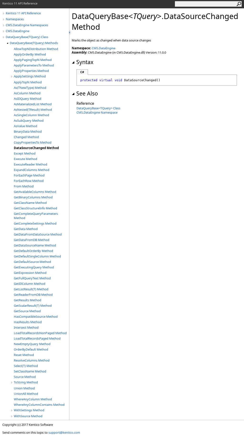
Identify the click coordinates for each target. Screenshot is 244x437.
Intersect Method (26, 327)
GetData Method (26, 229)
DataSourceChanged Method (36, 148)
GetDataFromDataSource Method (38, 234)
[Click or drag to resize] (70, 32)
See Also (87, 93)
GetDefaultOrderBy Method (33, 251)
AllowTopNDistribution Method (36, 49)
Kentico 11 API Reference (23, 13)
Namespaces (15, 19)
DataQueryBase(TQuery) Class (27, 37)
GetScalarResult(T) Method (33, 305)
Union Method (24, 388)
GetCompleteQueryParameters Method (36, 215)
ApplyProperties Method (31, 71)
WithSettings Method (29, 410)
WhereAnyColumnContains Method (39, 404)
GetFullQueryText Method (32, 278)
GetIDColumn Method (29, 283)
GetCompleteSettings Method (35, 223)
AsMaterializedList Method (33, 104)
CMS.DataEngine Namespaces (27, 25)
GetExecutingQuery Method (34, 267)
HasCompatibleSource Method (36, 316)
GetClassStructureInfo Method (35, 208)
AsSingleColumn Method (31, 115)
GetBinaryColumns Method (33, 197)
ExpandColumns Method (31, 170)
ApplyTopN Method (28, 82)
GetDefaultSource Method (32, 262)
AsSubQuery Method (29, 120)
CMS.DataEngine (17, 31)
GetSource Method (27, 311)
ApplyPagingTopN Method (33, 60)
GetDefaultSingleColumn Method (37, 256)
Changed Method (26, 137)
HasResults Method (28, 322)
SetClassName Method (30, 371)
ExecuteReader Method (30, 164)
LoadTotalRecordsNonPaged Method (40, 333)
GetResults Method (27, 300)
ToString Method (26, 382)
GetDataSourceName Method (35, 245)
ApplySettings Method (30, 76)
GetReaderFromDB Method (33, 294)
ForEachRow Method (29, 181)
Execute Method (25, 159)
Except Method (25, 153)
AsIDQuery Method (27, 98)
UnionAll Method (26, 394)
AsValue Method (25, 126)
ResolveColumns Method (32, 360)
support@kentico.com (64, 432)
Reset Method (24, 355)
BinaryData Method (28, 131)
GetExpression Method (30, 273)
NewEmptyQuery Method (32, 344)
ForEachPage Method (29, 175)
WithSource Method (28, 416)
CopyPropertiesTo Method (32, 142)
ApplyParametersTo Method (34, 65)
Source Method (25, 377)
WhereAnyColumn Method (33, 399)
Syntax (84, 62)
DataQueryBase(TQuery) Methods (34, 43)
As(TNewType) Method (30, 87)
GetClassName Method (30, 203)
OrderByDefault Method (31, 349)
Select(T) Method (26, 366)
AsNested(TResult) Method (33, 109)
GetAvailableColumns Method (35, 192)
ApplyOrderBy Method (30, 54)
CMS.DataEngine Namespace (96, 112)
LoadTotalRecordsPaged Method (37, 338)
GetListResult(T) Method (31, 289)
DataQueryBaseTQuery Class (98, 108)
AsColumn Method (27, 93)
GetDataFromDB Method (31, 240)
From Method (24, 186)
